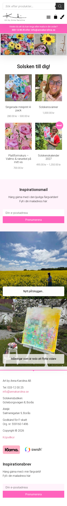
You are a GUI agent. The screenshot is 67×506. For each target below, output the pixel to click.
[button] (48, 17)
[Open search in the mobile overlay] (33, 6)
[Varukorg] (55, 17)
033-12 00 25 (18, 30)
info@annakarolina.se (43, 30)
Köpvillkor (9, 437)
